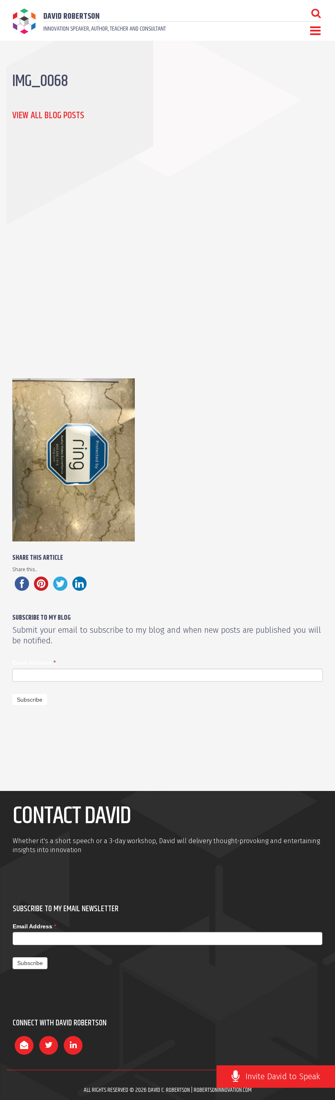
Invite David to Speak (283, 1076)
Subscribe (29, 699)
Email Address (34, 662)
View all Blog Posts (48, 115)
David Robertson (71, 16)
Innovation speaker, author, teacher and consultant (104, 29)
